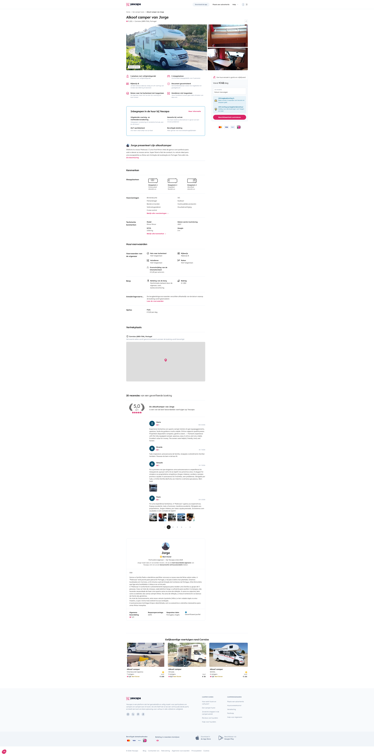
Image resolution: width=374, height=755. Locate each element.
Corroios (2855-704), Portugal (145, 21)
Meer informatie (194, 111)
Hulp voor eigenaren (234, 717)
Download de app (201, 4)
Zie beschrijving (132, 158)
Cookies (206, 751)
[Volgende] (162, 655)
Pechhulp (230, 713)
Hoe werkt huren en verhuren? (209, 703)
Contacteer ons (153, 751)
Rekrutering (165, 751)
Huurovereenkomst (234, 705)
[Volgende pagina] (190, 527)
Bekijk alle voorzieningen (157, 213)
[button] (4, 751)
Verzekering (231, 709)
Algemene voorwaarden (181, 751)
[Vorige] (128, 655)
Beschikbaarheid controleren (229, 117)
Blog (144, 751)
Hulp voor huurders (209, 722)
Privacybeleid (196, 751)
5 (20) (130, 21)
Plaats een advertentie (235, 702)
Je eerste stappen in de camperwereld (210, 713)
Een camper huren (208, 708)
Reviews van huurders (210, 718)
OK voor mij (13, 745)
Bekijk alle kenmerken (156, 234)
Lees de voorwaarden (155, 301)
